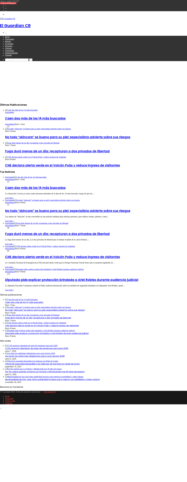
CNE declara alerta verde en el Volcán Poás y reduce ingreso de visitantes (62, 165)
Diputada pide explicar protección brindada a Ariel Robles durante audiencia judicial (71, 280)
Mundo (8, 41)
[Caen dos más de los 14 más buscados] (21, 110)
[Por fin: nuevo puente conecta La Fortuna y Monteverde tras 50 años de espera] (33, 369)
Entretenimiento (11, 53)
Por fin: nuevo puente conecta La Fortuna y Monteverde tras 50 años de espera (44, 371)
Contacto (8, 403)
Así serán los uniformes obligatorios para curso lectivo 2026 (35, 356)
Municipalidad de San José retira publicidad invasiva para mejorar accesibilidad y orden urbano (52, 379)
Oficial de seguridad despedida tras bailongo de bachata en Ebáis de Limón (42, 363)
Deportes (8, 46)
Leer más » (9, 198)
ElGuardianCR (50, 392)
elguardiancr (10, 124)
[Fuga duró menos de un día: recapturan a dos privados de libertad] (32, 143)
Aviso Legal (10, 401)
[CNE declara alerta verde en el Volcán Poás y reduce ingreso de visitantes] (35, 157)
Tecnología (9, 51)
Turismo (8, 48)
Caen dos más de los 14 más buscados (35, 118)
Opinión (8, 55)
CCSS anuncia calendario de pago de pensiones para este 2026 (36, 348)
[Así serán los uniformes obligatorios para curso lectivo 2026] (30, 353)
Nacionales (9, 39)
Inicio (7, 37)
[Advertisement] (93, 83)
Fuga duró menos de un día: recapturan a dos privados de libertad (57, 151)
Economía (9, 44)
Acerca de (9, 398)
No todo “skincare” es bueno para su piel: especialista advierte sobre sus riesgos (67, 137)
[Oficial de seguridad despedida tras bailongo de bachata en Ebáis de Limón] (31, 361)
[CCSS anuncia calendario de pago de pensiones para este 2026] (31, 346)
